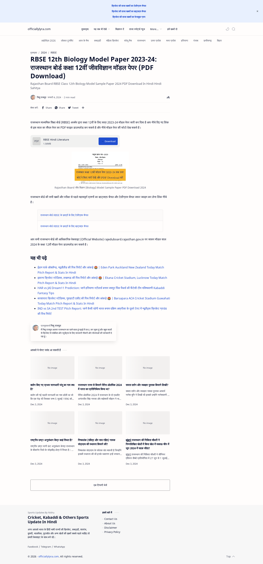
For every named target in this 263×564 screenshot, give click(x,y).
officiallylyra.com (39, 29)
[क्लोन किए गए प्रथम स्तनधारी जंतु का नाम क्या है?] (52, 367)
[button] (227, 29)
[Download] (108, 141)
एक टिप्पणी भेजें (100, 485)
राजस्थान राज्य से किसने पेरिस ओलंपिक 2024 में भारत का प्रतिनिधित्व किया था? (100, 387)
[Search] (233, 29)
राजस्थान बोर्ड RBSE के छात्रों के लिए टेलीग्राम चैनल (64, 215)
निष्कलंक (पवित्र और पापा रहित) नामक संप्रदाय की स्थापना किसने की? (96, 442)
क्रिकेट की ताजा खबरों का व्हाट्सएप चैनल (129, 11)
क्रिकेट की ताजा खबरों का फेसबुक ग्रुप (129, 16)
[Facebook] (33, 546)
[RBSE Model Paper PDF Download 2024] (100, 168)
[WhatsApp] (59, 546)
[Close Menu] (257, 11)
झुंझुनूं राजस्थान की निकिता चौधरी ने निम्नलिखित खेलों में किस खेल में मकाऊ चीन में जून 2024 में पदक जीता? (147, 444)
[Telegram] (46, 546)
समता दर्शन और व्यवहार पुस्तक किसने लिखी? (147, 385)
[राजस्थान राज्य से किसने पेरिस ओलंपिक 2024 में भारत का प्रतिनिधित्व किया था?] (100, 367)
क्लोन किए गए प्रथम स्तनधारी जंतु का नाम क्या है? (52, 387)
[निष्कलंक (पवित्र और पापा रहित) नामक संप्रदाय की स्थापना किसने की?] (100, 422)
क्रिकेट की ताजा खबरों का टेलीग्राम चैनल (129, 5)
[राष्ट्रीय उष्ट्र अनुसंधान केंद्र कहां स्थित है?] (52, 422)
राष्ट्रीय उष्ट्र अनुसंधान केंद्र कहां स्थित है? (51, 440)
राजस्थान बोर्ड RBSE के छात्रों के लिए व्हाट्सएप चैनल (64, 226)
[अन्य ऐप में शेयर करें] (83, 107)
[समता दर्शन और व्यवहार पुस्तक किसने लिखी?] (148, 367)
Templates (106, 556)
